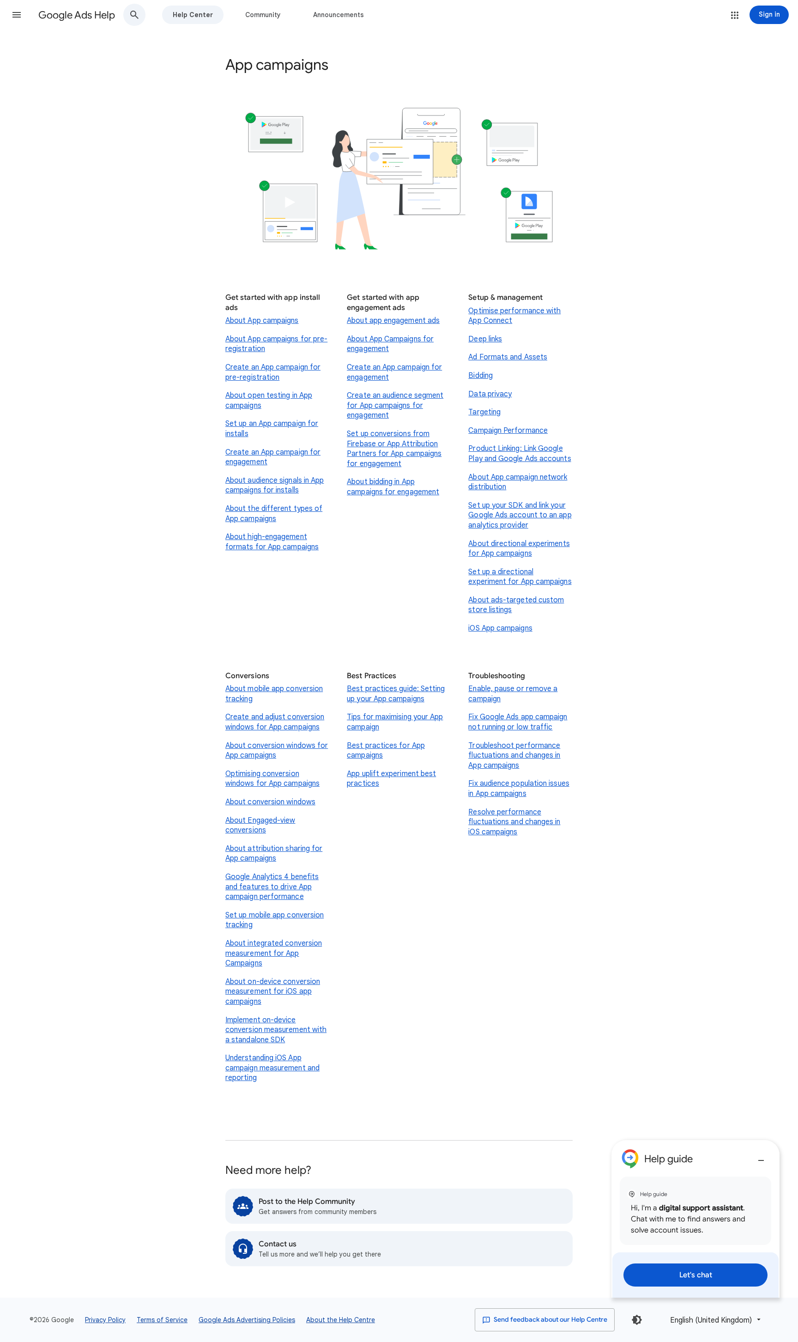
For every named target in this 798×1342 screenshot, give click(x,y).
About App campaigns (262, 320)
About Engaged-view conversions (260, 825)
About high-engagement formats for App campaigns (272, 542)
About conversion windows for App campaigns (276, 750)
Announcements (338, 15)
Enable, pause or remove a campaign (512, 694)
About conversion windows (270, 802)
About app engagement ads (393, 320)
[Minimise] (761, 1157)
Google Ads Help (76, 15)
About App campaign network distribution (517, 482)
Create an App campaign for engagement (272, 457)
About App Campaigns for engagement (390, 344)
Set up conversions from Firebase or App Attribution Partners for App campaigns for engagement (394, 448)
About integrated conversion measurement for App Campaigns (273, 953)
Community (263, 15)
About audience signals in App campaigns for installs (274, 485)
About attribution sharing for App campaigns (273, 853)
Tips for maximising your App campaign (395, 722)
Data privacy (490, 394)
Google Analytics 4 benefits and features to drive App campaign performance (272, 886)
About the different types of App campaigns (273, 513)
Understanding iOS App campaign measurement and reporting (272, 1067)
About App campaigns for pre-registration (276, 344)
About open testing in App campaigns (268, 400)
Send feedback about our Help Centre (549, 1320)
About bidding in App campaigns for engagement (393, 487)
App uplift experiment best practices (391, 779)
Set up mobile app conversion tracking (274, 920)
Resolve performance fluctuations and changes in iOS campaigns (514, 822)
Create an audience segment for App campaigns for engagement (395, 405)
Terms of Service (162, 1320)
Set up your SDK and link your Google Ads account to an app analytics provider (519, 515)
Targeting (484, 412)
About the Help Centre (340, 1320)
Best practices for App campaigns (386, 750)
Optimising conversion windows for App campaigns (272, 779)
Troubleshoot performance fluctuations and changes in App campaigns (514, 755)
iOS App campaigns (500, 628)
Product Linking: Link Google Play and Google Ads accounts (519, 453)
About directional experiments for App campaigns (518, 549)
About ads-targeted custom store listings (516, 605)
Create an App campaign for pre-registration (272, 372)
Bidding (480, 375)
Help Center (193, 15)
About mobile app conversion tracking (274, 694)
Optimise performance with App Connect (514, 316)
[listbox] (713, 1319)
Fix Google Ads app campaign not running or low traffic (517, 722)
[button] (17, 15)
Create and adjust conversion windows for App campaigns (274, 722)
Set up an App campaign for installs (271, 428)
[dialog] (695, 1219)
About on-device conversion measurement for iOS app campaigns (272, 991)
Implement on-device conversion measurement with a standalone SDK (275, 1029)
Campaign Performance (508, 430)
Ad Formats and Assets (507, 357)
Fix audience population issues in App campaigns (518, 788)
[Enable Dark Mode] (637, 1320)
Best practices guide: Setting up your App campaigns (396, 694)
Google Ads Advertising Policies (247, 1320)
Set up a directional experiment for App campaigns (519, 577)
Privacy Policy (105, 1320)
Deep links (485, 339)
